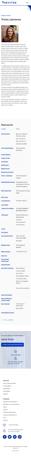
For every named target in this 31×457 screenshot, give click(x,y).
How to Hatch (20, 268)
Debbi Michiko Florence (8, 182)
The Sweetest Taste (22, 276)
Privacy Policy (15, 450)
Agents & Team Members (10, 402)
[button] (27, 3)
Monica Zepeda (5, 252)
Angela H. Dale (5, 158)
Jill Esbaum (4, 215)
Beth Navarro (5, 165)
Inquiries (5, 394)
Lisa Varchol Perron (7, 236)
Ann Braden (4, 162)
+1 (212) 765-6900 (15, 355)
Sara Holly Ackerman (7, 268)
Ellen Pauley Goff (6, 191)
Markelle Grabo (5, 245)
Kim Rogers (4, 232)
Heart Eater (19, 308)
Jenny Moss (4, 205)
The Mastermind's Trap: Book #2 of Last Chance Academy (22, 184)
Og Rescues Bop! (21, 144)
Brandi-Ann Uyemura (7, 172)
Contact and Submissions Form (12, 345)
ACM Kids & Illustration (9, 412)
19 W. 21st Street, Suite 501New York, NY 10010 (15, 431)
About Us (5, 420)
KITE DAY (19, 241)
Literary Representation (9, 383)
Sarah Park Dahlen (6, 295)
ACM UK (5, 410)
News (4, 418)
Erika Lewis (4, 197)
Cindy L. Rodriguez (6, 176)
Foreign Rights (7, 386)
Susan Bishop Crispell (7, 313)
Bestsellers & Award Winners (11, 404)
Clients (5, 407)
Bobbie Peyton (5, 169)
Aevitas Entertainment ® (10, 415)
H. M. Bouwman (5, 201)
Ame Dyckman (5, 134)
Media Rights (6, 389)
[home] (9, 2)
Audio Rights (6, 391)
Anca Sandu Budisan (7, 148)
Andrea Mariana (6, 155)
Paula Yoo (4, 256)
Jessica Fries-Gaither (7, 208)
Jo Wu (3, 229)
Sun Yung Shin (5, 304)
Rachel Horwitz (5, 265)
